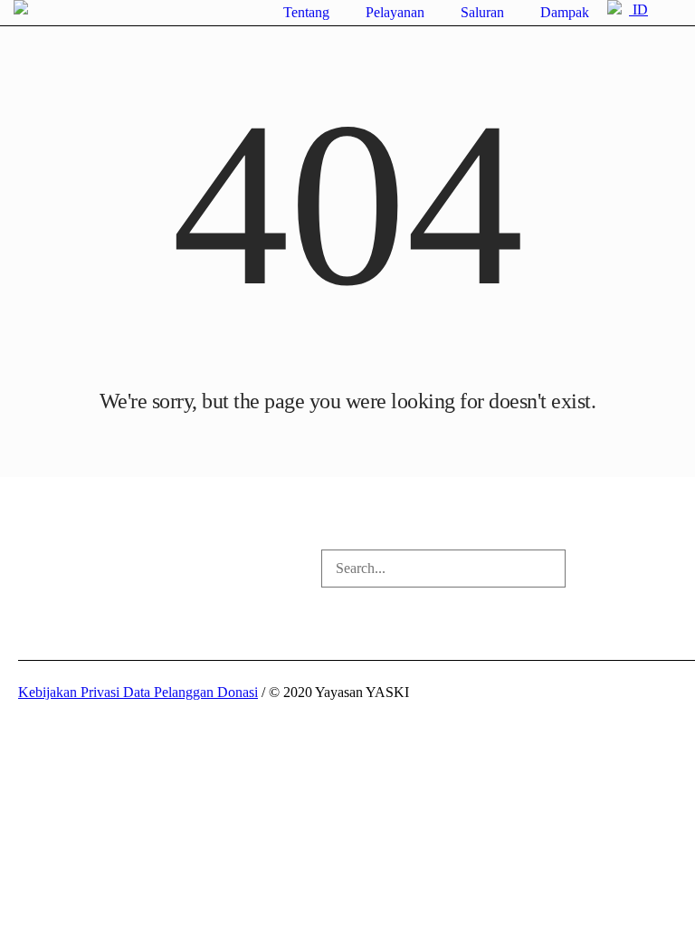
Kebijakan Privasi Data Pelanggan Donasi (138, 692)
